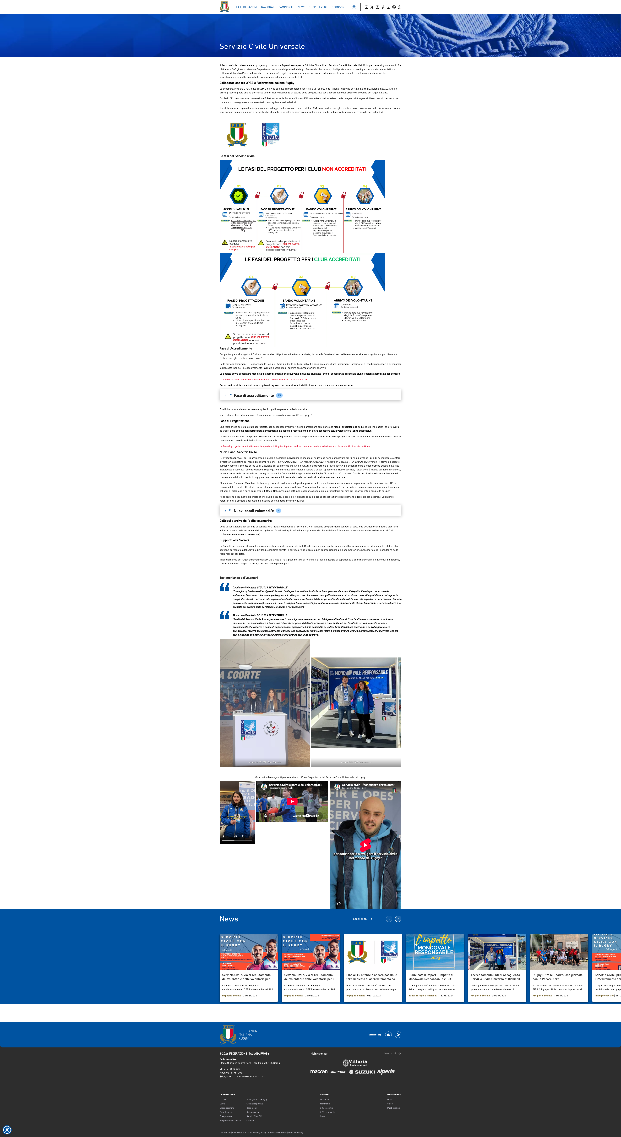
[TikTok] (383, 7)
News (322, 1116)
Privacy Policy (259, 1132)
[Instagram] (377, 7)
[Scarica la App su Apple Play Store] (388, 1034)
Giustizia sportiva (254, 1103)
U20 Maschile (326, 1108)
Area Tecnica (226, 1112)
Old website (225, 1132)
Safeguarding (252, 1112)
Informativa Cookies (277, 1132)
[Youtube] (388, 7)
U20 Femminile (327, 1112)
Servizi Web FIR (254, 1116)
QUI (300, 77)
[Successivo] (398, 919)
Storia (222, 1103)
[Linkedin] (394, 7)
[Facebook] (366, 7)
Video (390, 1103)
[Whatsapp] (399, 7)
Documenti (251, 1108)
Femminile (325, 1103)
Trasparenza (226, 1116)
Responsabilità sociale (230, 1120)
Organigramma (227, 1108)
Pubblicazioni (393, 1108)
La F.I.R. (223, 1099)
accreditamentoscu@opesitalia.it (238, 415)
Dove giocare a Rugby (256, 1099)
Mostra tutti (390, 1053)
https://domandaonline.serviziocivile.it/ (317, 487)
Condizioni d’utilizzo (241, 1132)
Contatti (250, 1120)
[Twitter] (372, 7)
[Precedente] (389, 919)
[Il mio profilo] (354, 7)
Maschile (324, 1099)
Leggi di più (360, 918)
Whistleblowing (295, 1132)
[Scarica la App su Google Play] (398, 1034)
